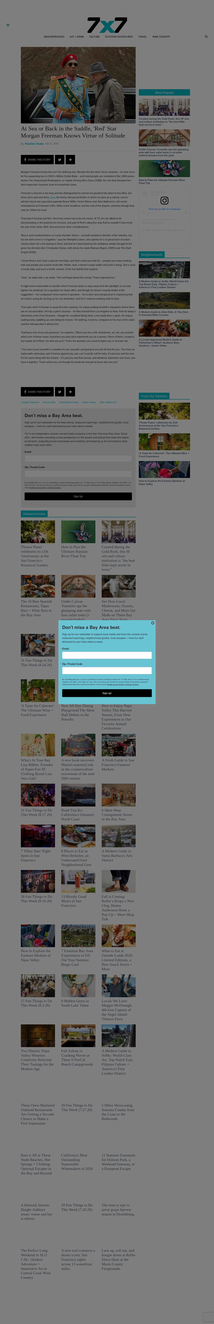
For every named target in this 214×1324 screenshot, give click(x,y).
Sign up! (107, 692)
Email (65, 648)
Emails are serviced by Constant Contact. (123, 684)
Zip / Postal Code (72, 664)
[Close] (153, 623)
